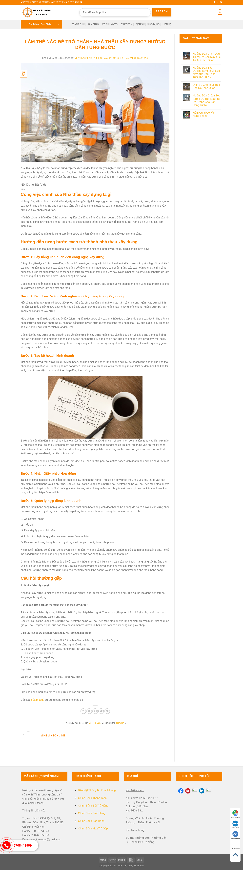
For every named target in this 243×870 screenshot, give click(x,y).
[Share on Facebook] (83, 711)
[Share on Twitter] (89, 711)
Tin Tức (125, 24)
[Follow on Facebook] (214, 2)
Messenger (235, 838)
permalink (120, 723)
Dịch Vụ (140, 24)
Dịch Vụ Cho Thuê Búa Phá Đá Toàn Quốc (206, 86)
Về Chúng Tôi (110, 24)
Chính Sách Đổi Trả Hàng (93, 805)
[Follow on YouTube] (221, 2)
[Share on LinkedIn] (107, 711)
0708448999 (23, 845)
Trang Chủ (78, 24)
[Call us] (218, 2)
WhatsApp (235, 848)
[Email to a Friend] (95, 711)
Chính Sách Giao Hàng (91, 813)
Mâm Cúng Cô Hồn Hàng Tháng (204, 114)
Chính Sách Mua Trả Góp (93, 828)
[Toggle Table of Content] (23, 189)
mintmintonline (83, 58)
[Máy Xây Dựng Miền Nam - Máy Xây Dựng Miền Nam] (37, 12)
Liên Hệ (166, 24)
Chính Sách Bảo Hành (91, 821)
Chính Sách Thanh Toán (92, 798)
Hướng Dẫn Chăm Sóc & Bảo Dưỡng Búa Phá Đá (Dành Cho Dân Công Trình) (206, 100)
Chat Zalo (235, 828)
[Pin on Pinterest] (101, 711)
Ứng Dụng (153, 24)
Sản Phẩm (93, 24)
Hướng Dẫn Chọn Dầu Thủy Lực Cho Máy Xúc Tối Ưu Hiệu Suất (207, 56)
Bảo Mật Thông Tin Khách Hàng (97, 790)
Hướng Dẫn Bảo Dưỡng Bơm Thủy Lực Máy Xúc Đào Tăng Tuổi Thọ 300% (206, 72)
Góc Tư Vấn (95, 723)
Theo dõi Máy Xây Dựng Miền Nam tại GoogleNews (121, 58)
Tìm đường (235, 817)
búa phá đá (37, 699)
